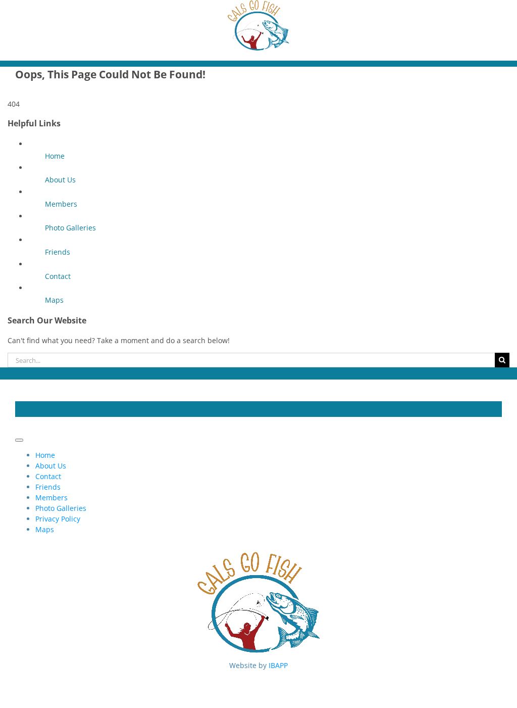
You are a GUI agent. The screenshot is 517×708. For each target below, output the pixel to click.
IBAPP (278, 665)
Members (61, 204)
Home (55, 156)
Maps (54, 300)
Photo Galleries (70, 227)
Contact (58, 276)
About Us (60, 179)
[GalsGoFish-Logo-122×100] (258, 5)
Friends (57, 252)
